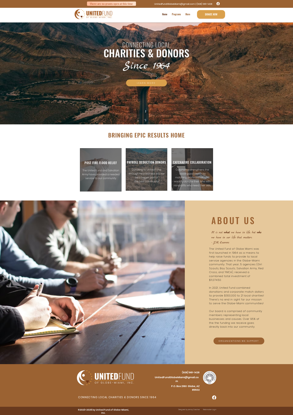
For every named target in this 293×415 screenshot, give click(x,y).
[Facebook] (214, 397)
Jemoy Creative (194, 409)
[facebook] (218, 4)
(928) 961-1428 (204, 4)
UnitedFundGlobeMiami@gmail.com (174, 4)
